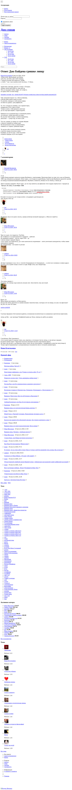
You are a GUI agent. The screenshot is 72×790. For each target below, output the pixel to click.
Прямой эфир (6, 355)
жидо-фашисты (9, 143)
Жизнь (6, 543)
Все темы (3, 751)
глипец (7, 142)
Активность (7, 38)
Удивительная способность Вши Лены (15, 474)
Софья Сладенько (9, 578)
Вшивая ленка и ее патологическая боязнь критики (19, 408)
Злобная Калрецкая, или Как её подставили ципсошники (21, 402)
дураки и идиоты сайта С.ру (12, 534)
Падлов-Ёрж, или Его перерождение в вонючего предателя (22, 384)
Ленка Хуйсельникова (10, 553)
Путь (5, 569)
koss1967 (6, 609)
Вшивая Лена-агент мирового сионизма (16, 507)
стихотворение (8, 584)
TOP (5, 57)
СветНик (7, 628)
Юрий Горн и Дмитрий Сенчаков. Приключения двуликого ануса (23, 414)
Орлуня (6, 621)
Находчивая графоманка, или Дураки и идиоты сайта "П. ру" (22, 372)
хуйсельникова (8, 588)
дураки (6, 529)
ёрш (5, 599)
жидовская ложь (9, 540)
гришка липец (8, 518)
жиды (6, 542)
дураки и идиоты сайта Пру (12, 532)
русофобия (7, 572)
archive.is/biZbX (5, 307)
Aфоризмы (7, 650)
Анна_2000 (7, 375)
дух (5, 537)
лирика (6, 556)
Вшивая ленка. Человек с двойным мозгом (17, 432)
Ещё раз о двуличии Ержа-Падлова (14, 480)
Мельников (7, 559)
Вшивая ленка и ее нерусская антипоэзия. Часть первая (20, 426)
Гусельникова (8, 523)
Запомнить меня (7, 21)
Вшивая (6, 502)
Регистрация (8, 10)
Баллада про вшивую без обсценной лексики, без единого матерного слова (26, 420)
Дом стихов (8, 29)
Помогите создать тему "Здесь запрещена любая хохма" (20, 378)
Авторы (6, 37)
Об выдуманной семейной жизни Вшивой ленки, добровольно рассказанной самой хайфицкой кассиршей (36, 462)
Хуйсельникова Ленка (10, 589)
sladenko (6, 632)
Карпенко (7, 363)
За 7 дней (10, 52)
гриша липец (9, 140)
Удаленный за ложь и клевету (13, 615)
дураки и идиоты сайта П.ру (12, 531)
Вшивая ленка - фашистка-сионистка (15, 510)
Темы (5, 35)
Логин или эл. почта (7, 16)
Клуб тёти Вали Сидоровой (12, 548)
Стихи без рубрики (10, 671)
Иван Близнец (8, 631)
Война (6, 499)
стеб (5, 580)
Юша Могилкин (9, 226)
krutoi (5, 369)
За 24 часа (11, 51)
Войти (6, 8)
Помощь (6, 776)
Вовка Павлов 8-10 (10, 497)
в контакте (7, 492)
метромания (7, 561)
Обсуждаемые (8, 49)
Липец (6, 554)
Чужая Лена (7, 592)
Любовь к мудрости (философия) (14, 724)
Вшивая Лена (8, 504)
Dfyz (5, 610)
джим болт (7, 526)
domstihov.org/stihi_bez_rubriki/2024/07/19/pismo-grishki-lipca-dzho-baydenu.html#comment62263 (28, 94)
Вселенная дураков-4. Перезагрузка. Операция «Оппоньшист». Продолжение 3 (28, 390)
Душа (6, 538)
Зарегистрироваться (10, 43)
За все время (11, 56)
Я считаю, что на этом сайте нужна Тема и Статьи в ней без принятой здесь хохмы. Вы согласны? (33, 450)
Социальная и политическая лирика (15, 703)
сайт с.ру (7, 575)
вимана (6, 496)
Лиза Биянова (8, 626)
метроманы (7, 562)
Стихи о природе (9, 692)
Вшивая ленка (8, 508)
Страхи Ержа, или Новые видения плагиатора (18, 438)
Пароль (3, 18)
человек (6, 591)
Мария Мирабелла (9, 623)
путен (6, 567)
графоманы (7, 513)
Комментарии (8, 358)
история (6, 546)
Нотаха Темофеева (9, 564)
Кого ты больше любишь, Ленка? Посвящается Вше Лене (21, 468)
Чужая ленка (8, 594)
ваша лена (7, 494)
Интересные (8, 46)
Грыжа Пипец (8, 521)
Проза (6, 735)
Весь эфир (4, 483)
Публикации (8, 360)
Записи (6, 34)
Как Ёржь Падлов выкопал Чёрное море (16, 444)
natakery (6, 253)
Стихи (6, 581)
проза (6, 565)
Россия (6, 570)
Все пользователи (6, 639)
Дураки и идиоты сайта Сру (12, 535)
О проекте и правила (10, 771)
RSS (16, 351)
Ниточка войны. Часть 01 (11, 366)
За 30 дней (11, 54)
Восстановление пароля (11, 12)
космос (6, 550)
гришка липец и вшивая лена (13, 519)
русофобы (7, 573)
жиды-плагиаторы (10, 145)
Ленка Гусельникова (10, 551)
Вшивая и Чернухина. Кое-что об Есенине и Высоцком (20, 396)
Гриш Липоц (8, 516)
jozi (8, 149)
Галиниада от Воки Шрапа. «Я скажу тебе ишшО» (19, 456)
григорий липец (9, 515)
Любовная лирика (9, 682)
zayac (5, 634)
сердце (6, 576)
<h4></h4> (7, 491)
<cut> (5, 489)
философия (7, 586)
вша (5, 500)
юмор (6, 597)
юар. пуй (7, 595)
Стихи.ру (7, 583)
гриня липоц (8, 139)
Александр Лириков (10, 624)
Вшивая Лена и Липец (11, 505)
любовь (6, 557)
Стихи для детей (9, 745)
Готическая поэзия (9, 511)
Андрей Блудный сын (10, 618)
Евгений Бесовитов (10, 168)
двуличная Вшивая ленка (11, 524)
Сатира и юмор (8, 713)
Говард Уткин (8, 607)
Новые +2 (7, 48)
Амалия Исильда (9, 636)
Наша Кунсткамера (6, 75)
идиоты (6, 545)
